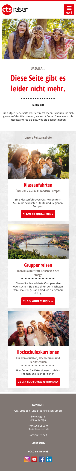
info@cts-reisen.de (38, 429)
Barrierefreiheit (38, 435)
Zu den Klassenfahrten (37, 214)
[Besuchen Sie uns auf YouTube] (34, 459)
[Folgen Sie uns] (42, 459)
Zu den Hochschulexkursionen (37, 382)
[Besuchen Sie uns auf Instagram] (27, 459)
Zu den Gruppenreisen (37, 301)
